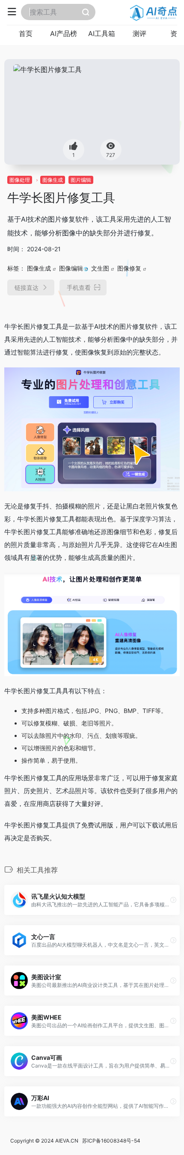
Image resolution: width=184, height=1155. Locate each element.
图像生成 (52, 180)
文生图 (100, 268)
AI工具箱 (101, 33)
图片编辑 (81, 180)
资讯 (177, 33)
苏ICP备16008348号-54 (111, 1140)
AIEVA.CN (66, 1140)
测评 (139, 33)
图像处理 (19, 180)
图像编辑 (71, 268)
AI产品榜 (63, 33)
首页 (26, 33)
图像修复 (129, 268)
